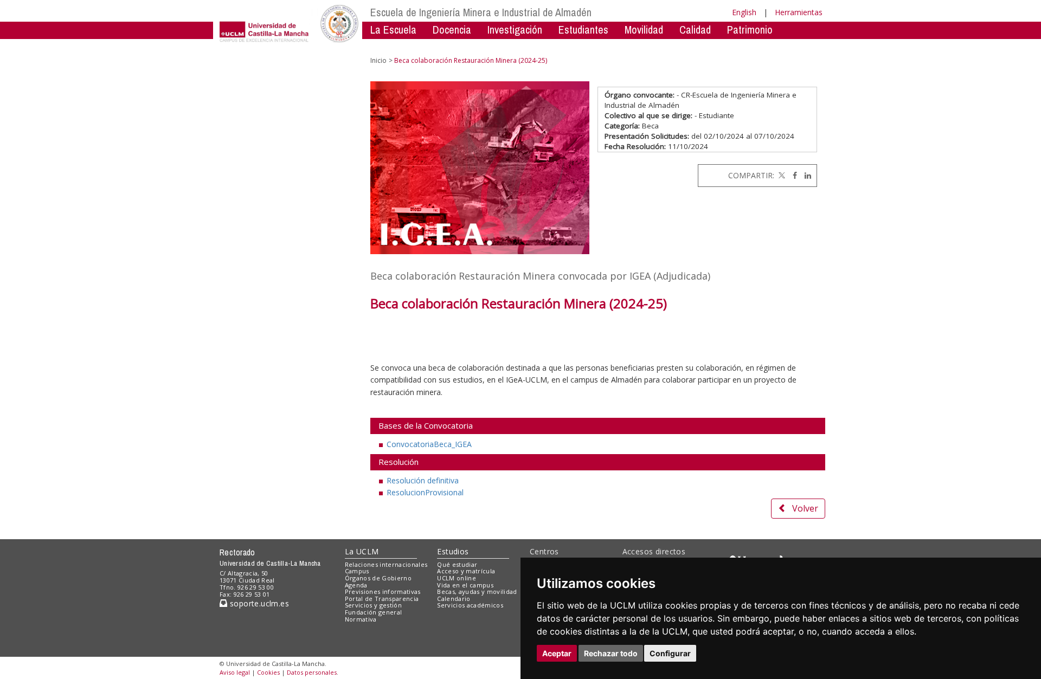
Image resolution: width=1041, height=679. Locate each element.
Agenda (356, 585)
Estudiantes (583, 29)
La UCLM (362, 551)
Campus (357, 571)
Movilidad (644, 29)
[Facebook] (792, 175)
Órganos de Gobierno (378, 578)
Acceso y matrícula (466, 571)
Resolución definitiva (423, 480)
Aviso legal (235, 672)
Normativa (458, 45)
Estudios (452, 551)
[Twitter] (780, 175)
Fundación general (373, 612)
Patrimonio (750, 29)
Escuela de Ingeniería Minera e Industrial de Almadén (481, 12)
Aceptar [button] (556, 653)
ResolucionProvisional (425, 492)
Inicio (378, 60)
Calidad (695, 29)
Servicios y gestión (373, 605)
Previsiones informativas (383, 591)
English (744, 12)
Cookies (268, 672)
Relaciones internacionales (386, 564)
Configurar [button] (670, 653)
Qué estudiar (457, 564)
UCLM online (456, 578)
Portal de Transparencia (382, 598)
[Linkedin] (805, 175)
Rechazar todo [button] (611, 653)
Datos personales (312, 672)
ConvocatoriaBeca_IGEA (429, 444)
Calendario (453, 598)
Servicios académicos (470, 605)
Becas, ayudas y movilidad (477, 591)
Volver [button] (805, 508)
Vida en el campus (465, 585)
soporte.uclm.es (258, 603)
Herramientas (798, 12)
